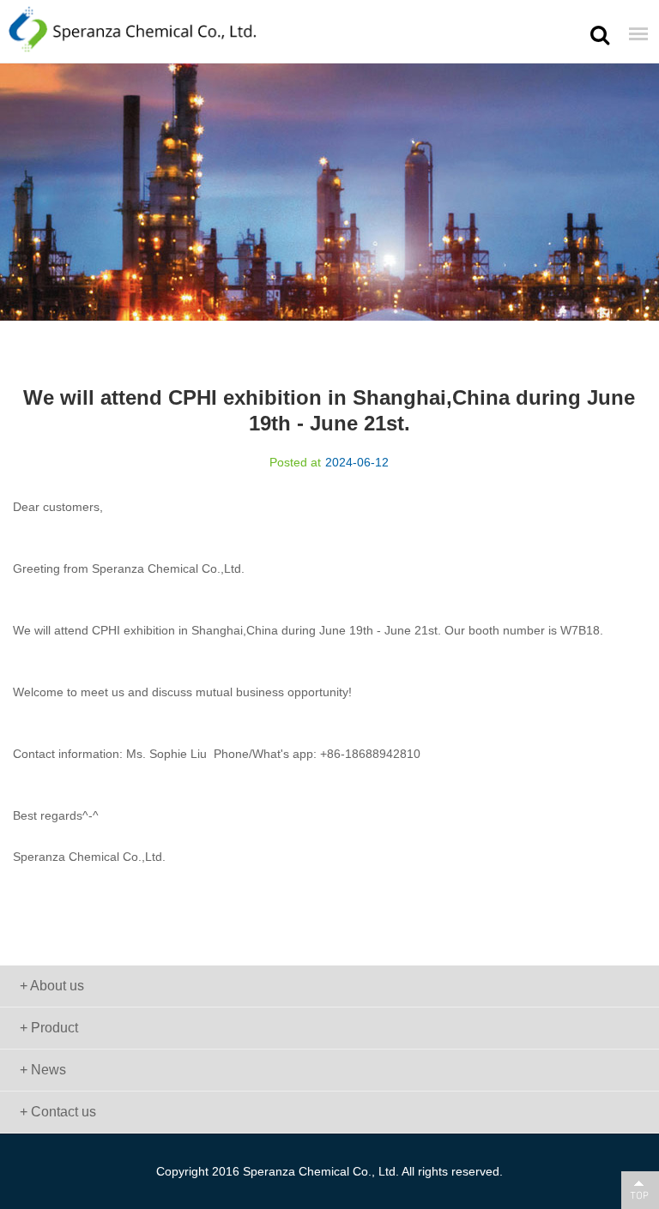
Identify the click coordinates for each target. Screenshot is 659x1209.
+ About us (52, 985)
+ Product (49, 1027)
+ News (43, 1069)
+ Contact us (58, 1111)
